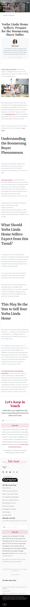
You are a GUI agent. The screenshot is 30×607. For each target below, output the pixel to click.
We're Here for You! (8, 503)
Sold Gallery (6, 512)
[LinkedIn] (7, 472)
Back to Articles (9, 15)
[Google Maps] (17, 472)
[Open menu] (28, 3)
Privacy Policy (15, 574)
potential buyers (10, 114)
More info (4, 600)
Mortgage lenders (6, 180)
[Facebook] (3, 472)
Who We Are (6, 488)
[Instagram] (14, 472)
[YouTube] (10, 472)
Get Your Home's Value (10, 500)
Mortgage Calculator (9, 509)
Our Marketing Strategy (10, 497)
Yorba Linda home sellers (9, 69)
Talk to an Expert (8, 506)
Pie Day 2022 (6, 515)
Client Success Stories (9, 491)
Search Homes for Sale (10, 494)
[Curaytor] (10, 481)
